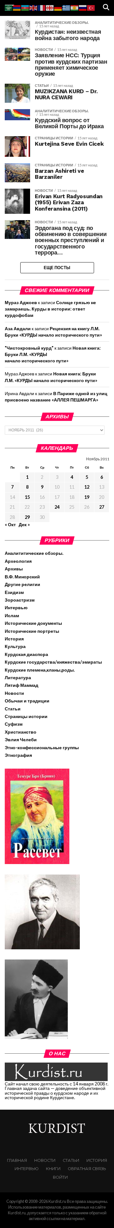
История (14, 638)
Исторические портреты (32, 631)
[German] (58, 7)
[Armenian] (17, 7)
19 (86, 497)
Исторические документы (33, 623)
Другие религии (22, 584)
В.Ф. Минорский (22, 576)
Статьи (13, 708)
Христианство (20, 732)
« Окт (10, 524)
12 (86, 487)
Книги (53, 1168)
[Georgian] (50, 7)
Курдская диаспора (26, 654)
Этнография (18, 755)
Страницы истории (26, 716)
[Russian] (83, 7)
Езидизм (14, 592)
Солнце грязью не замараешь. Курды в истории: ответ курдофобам (50, 309)
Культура (15, 646)
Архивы (14, 568)
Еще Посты (57, 267)
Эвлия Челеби (21, 739)
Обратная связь (87, 1168)
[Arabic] (9, 7)
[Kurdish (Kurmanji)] (75, 7)
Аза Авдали (18, 328)
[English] (33, 7)
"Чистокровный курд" (29, 348)
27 (101, 507)
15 (27, 497)
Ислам (12, 615)
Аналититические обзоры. (34, 553)
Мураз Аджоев (21, 302)
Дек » (24, 524)
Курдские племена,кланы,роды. (40, 670)
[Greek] (66, 7)
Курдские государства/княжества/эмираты (53, 662)
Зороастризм (20, 600)
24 (57, 507)
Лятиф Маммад (21, 685)
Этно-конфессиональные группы (42, 747)
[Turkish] (91, 7)
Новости (14, 693)
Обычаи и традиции (27, 700)
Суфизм (13, 724)
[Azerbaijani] (25, 7)
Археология (18, 561)
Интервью (16, 607)
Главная (17, 1160)
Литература (18, 677)
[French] (42, 7)
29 (27, 517)
